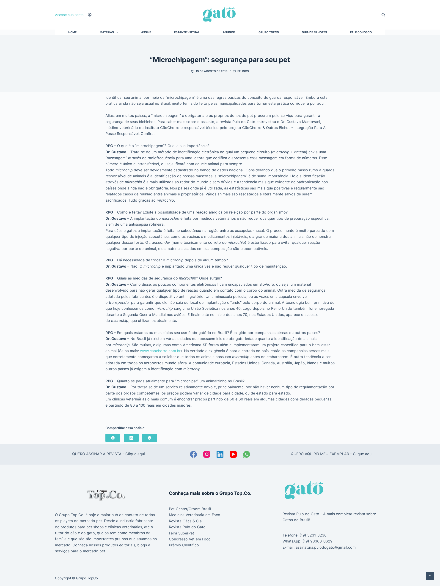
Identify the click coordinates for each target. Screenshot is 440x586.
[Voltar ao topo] (430, 576)
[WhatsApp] (149, 438)
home (72, 32)
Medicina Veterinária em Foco (194, 514)
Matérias (107, 32)
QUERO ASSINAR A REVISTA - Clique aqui (108, 454)
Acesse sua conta (69, 15)
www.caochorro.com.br (160, 350)
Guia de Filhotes (314, 32)
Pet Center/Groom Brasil (190, 509)
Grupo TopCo (268, 32)
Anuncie (229, 32)
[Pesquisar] (383, 14)
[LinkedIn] (131, 438)
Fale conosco (361, 32)
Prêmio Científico (184, 545)
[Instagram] (206, 454)
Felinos (243, 71)
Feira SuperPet (181, 533)
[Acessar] (89, 14)
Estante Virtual (187, 32)
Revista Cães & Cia (185, 521)
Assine (146, 32)
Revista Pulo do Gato (187, 527)
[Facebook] (112, 438)
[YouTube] (233, 454)
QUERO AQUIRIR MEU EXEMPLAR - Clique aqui (331, 454)
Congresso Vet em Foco (190, 539)
